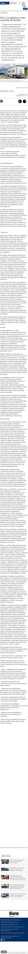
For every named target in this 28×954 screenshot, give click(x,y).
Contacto (3, 936)
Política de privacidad (6, 938)
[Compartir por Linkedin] (1, 101)
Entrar (25, 8)
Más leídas (6, 856)
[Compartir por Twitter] (24, 101)
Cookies (4, 951)
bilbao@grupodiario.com (12, 922)
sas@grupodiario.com (5, 930)
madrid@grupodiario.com (13, 924)
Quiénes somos (16, 936)
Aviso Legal (8, 936)
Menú (15, 3)
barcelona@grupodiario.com (15, 920)
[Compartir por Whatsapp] (20, 101)
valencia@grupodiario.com (18, 926)
